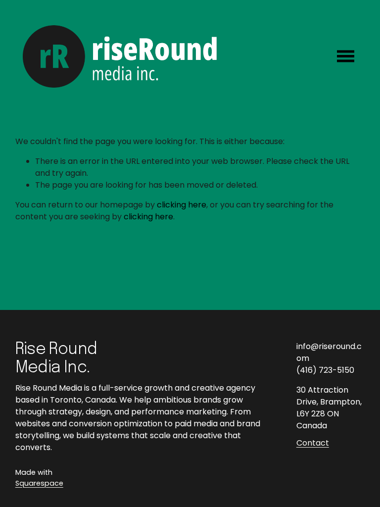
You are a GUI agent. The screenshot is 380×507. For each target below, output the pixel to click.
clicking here (181, 204)
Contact (312, 443)
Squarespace (39, 483)
